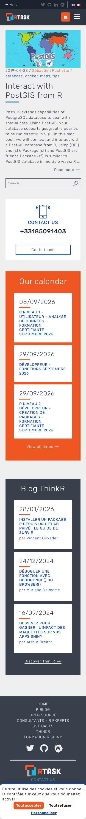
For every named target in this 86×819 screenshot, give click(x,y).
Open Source (43, 715)
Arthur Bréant (39, 642)
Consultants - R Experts (43, 720)
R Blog (43, 709)
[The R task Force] (20, 17)
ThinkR (43, 731)
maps (45, 76)
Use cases (43, 726)
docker (31, 76)
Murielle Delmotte (43, 590)
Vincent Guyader (42, 538)
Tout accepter (28, 805)
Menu (13, 4)
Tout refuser (60, 805)
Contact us (43, 780)
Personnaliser (44, 813)
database (14, 76)
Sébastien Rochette (50, 70)
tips (56, 76)
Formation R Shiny (43, 737)
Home (43, 704)
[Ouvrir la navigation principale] (77, 16)
